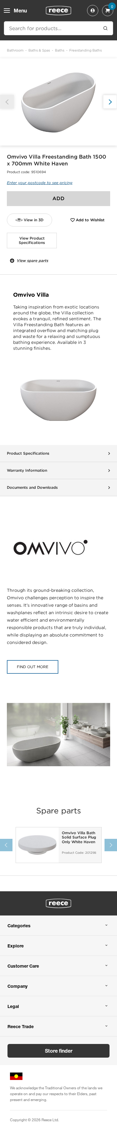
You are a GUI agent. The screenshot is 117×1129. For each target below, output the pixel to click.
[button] (110, 102)
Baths (59, 50)
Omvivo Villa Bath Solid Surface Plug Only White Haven (79, 837)
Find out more (32, 666)
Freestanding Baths (85, 50)
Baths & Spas (39, 50)
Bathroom (15, 50)
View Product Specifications (32, 240)
